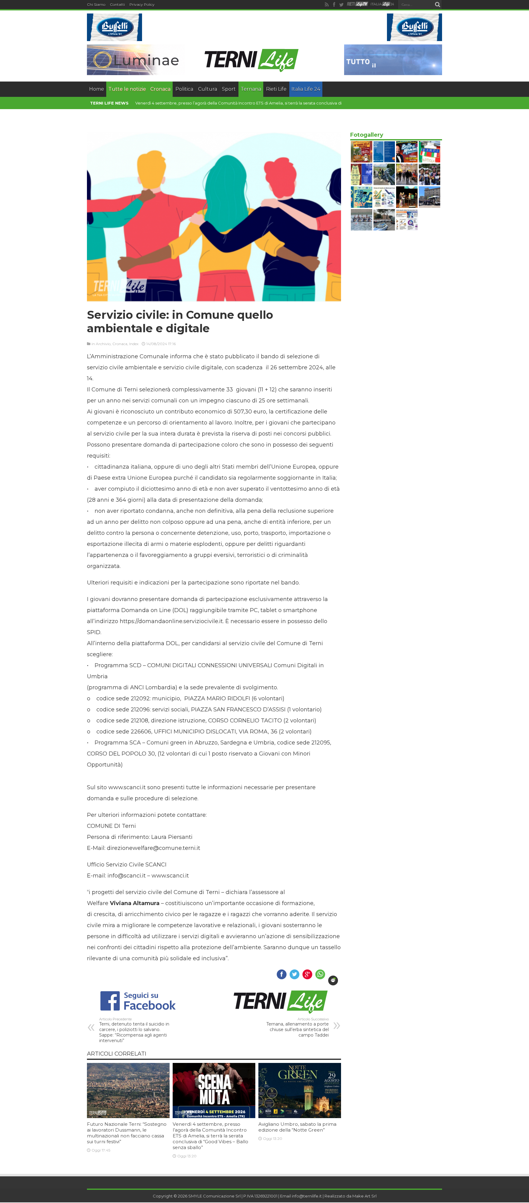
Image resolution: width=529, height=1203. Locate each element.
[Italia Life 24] (382, 4)
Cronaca (160, 89)
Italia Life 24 (305, 89)
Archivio (103, 343)
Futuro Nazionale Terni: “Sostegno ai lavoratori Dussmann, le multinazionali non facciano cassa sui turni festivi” (127, 1132)
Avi (138, 103)
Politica (184, 89)
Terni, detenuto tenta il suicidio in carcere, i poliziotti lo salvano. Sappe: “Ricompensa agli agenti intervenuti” (134, 1030)
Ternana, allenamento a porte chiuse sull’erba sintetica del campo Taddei (297, 1027)
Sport (229, 89)
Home (96, 89)
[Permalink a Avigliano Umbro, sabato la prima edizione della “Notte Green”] (299, 1116)
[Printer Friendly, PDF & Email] (333, 980)
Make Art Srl (364, 1195)
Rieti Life (276, 89)
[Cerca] (437, 4)
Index (133, 343)
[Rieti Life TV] (358, 4)
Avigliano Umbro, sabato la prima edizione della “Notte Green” (297, 1127)
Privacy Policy (142, 4)
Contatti (117, 4)
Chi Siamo (96, 4)
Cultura (207, 89)
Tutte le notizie (127, 89)
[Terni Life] (251, 70)
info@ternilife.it (307, 1195)
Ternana (251, 89)
